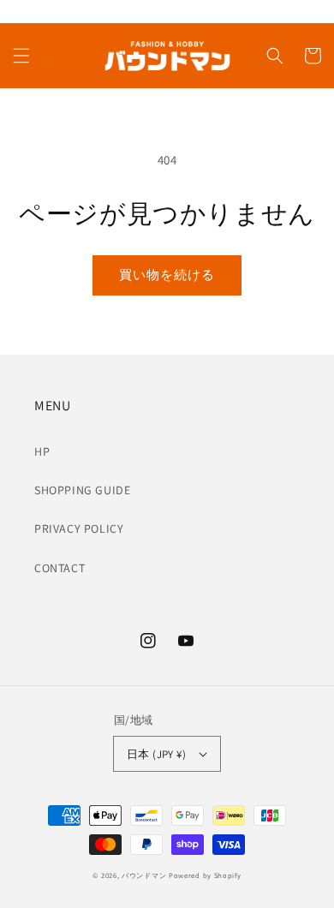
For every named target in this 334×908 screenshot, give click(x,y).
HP (42, 451)
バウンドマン (144, 875)
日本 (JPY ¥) (156, 754)
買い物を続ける (167, 274)
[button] (21, 56)
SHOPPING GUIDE (82, 490)
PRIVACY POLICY (78, 528)
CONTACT (59, 568)
